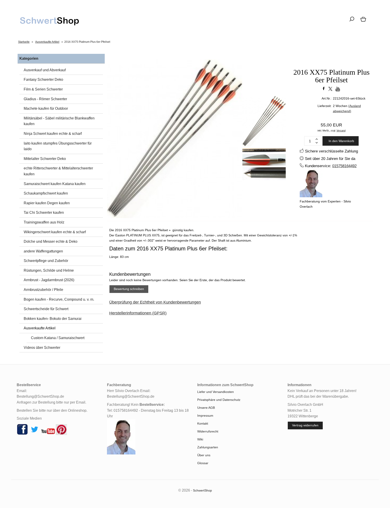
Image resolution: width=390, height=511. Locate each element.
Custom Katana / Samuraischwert (57, 338)
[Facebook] (22, 434)
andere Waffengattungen (43, 251)
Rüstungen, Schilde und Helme (49, 270)
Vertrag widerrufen (305, 425)
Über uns (203, 455)
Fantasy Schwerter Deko (43, 79)
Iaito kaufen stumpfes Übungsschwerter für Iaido (58, 146)
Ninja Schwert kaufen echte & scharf (53, 133)
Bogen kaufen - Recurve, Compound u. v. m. (59, 299)
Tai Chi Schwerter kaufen (44, 212)
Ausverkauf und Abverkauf (45, 70)
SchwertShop (202, 490)
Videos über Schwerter (42, 347)
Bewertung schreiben (129, 289)
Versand (341, 130)
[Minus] (316, 143)
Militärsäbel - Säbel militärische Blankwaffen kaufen (59, 121)
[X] (34, 434)
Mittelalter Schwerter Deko (45, 159)
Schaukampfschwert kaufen (46, 193)
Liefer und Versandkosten (215, 392)
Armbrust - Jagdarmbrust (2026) (49, 280)
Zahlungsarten (207, 447)
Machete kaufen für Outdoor (46, 108)
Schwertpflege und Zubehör (46, 261)
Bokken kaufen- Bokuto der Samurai (52, 319)
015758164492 (344, 166)
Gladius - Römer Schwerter (45, 99)
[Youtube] (48, 434)
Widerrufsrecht (207, 431)
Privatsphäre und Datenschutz (218, 400)
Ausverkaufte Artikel (40, 328)
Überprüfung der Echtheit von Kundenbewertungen (155, 302)
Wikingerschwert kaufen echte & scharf (55, 232)
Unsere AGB (206, 407)
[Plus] (316, 139)
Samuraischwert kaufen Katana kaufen (55, 184)
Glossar (202, 463)
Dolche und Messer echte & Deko (50, 241)
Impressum (205, 415)
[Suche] (352, 21)
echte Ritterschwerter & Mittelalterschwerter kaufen (58, 171)
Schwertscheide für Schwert (46, 309)
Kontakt (202, 423)
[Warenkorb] (364, 21)
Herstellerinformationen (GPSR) (138, 313)
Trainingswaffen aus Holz (44, 222)
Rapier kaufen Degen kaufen (47, 203)
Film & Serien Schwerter (43, 89)
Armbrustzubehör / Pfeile (43, 290)
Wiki (200, 439)
